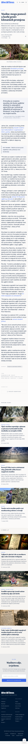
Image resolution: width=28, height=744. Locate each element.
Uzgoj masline (5, 378)
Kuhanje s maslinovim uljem (6, 719)
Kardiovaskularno (5, 706)
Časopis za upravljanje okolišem (14, 366)
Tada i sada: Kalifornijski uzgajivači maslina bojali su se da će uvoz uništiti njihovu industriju (13, 632)
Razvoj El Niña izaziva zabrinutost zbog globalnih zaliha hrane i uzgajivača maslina (12, 469)
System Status (19, 735)
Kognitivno (3, 708)
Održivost (13, 378)
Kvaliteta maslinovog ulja (6, 714)
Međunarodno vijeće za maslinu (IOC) (12, 376)
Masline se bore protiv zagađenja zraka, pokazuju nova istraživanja (13, 149)
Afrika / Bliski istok (7, 589)
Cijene (16, 701)
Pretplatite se (13, 733)
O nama (6, 733)
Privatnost (7, 735)
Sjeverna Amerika (6, 628)
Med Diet (3, 703)
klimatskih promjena (16, 68)
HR (23, 2)
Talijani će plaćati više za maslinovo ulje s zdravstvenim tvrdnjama (13, 555)
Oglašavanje (20, 733)
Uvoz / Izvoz (18, 706)
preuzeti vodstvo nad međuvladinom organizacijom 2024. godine (12, 130)
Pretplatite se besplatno (14, 680)
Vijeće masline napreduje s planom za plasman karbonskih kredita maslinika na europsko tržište (13, 428)
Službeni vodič (18, 719)
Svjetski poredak (19, 716)
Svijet (3, 10)
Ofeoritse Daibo (8, 34)
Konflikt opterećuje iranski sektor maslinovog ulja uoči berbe (12, 592)
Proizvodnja (18, 703)
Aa (9, 38)
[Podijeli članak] (25, 36)
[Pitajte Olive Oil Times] (24, 740)
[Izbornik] (26, 2)
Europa (3, 552)
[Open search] (17, 2)
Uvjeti (13, 735)
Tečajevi (17, 721)
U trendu (20, 378)
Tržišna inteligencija (19, 714)
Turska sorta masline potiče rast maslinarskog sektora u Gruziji (12, 509)
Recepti (3, 722)
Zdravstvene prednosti (6, 716)
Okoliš (13, 375)
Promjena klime (5, 375)
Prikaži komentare (15, 391)
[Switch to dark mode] (20, 2)
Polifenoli (3, 701)
